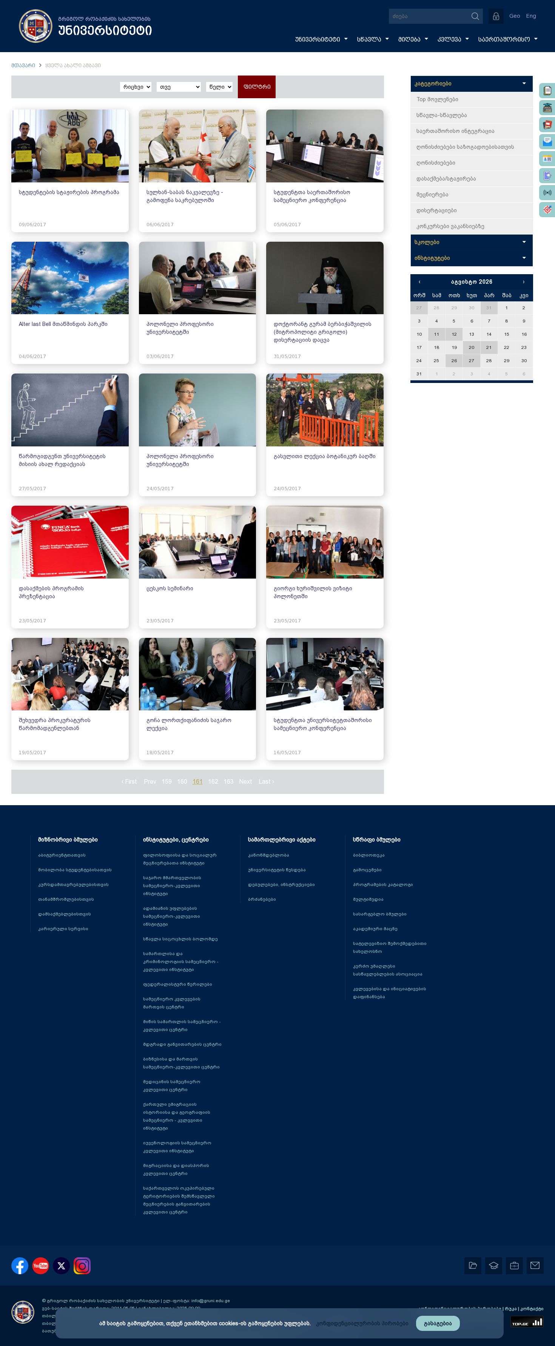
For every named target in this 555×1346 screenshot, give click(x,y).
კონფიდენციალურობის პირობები (362, 1323)
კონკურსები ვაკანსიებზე (450, 226)
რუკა (511, 1308)
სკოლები (427, 242)
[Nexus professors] (547, 124)
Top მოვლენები (437, 99)
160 (182, 781)
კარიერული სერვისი (63, 928)
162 (213, 781)
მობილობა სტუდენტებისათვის (75, 869)
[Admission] (547, 175)
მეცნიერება (432, 194)
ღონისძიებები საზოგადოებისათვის (465, 147)
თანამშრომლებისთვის (66, 899)
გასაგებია (438, 1323)
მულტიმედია (368, 899)
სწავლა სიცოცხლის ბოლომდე (180, 939)
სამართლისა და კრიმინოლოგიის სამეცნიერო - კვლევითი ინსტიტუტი (181, 961)
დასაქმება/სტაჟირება (446, 179)
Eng (531, 16)
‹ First (129, 781)
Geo (514, 16)
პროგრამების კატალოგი (383, 884)
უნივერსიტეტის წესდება (277, 869)
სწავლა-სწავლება (441, 115)
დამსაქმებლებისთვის (64, 914)
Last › (266, 781)
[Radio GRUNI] (547, 192)
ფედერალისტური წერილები (177, 984)
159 (167, 781)
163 (229, 781)
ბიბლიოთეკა (369, 855)
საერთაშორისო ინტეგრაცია (455, 131)
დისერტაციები (436, 210)
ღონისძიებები (435, 163)
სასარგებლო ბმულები (380, 914)
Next (245, 781)
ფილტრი (257, 87)
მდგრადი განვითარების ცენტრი (182, 1044)
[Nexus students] (547, 107)
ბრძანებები (262, 899)
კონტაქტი (532, 1308)
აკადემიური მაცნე (375, 928)
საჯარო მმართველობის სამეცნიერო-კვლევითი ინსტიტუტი (172, 885)
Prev (150, 781)
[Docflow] (547, 90)
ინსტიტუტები (432, 258)
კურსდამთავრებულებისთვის (73, 884)
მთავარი (23, 66)
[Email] (547, 141)
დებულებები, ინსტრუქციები (281, 884)
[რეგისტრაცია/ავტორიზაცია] (496, 16)
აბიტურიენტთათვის (62, 855)
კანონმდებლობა (268, 855)
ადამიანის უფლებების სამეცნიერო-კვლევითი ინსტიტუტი (171, 916)
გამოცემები (367, 869)
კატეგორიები (433, 83)
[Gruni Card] (547, 158)
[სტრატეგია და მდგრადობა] (547, 209)
